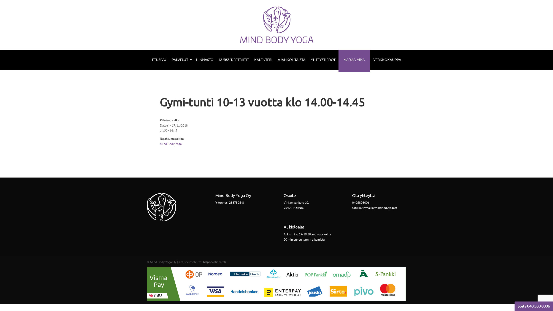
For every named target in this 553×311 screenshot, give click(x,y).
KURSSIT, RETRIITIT (234, 59)
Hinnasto (204, 59)
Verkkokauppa (387, 59)
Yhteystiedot (323, 59)
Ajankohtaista (291, 59)
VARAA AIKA (354, 60)
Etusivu (159, 59)
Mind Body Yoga (171, 144)
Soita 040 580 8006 (534, 306)
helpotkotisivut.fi (214, 262)
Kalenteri (263, 59)
